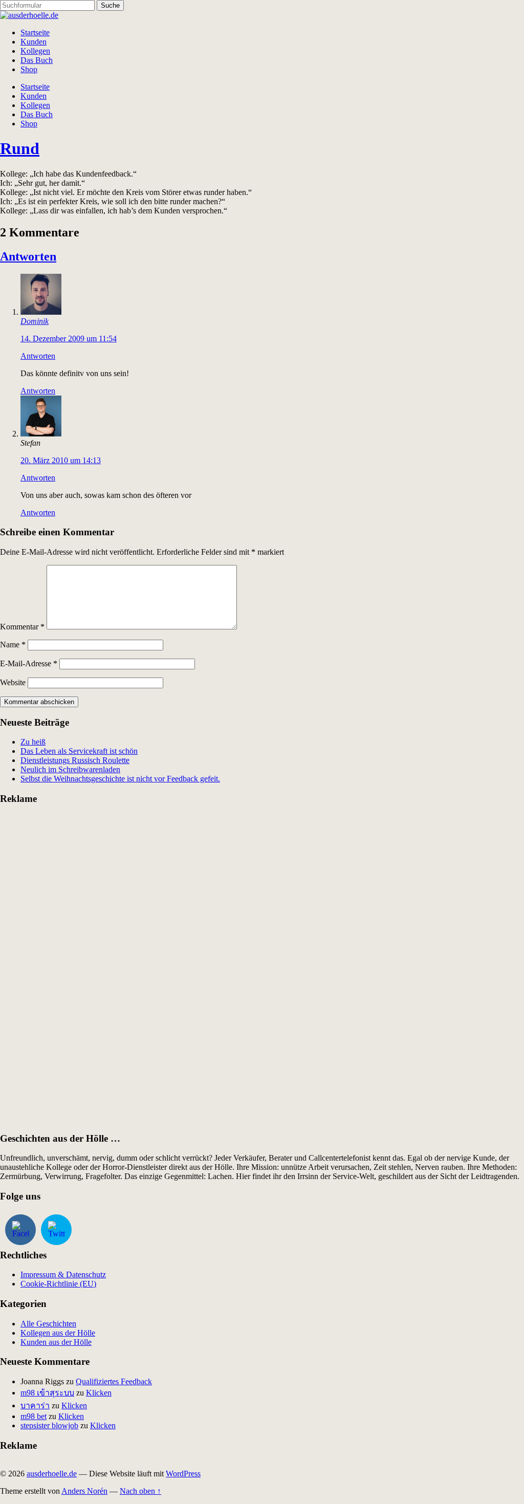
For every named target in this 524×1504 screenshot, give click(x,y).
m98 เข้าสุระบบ (47, 1392)
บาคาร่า (35, 1405)
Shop (28, 69)
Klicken (99, 1392)
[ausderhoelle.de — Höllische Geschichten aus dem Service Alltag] (29, 15)
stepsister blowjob (49, 1425)
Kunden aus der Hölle (56, 1342)
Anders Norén (84, 1491)
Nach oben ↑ (140, 1491)
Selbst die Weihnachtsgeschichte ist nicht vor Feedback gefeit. (120, 778)
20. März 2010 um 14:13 (60, 460)
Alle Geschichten (48, 1323)
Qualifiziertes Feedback (114, 1381)
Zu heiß (33, 741)
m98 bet (33, 1416)
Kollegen (35, 51)
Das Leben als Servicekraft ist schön (79, 751)
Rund (19, 148)
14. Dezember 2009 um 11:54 (68, 338)
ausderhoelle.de (52, 1473)
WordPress (183, 1473)
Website (13, 682)
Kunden (33, 41)
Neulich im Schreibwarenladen (70, 769)
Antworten (28, 256)
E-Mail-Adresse (28, 663)
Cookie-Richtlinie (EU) (58, 1283)
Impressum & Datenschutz (63, 1274)
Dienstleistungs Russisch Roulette (74, 760)
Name (13, 644)
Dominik (34, 321)
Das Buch (36, 60)
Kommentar (22, 626)
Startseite (35, 32)
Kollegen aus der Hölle (57, 1332)
